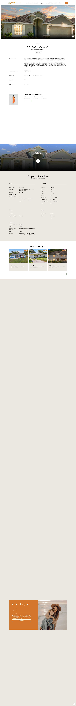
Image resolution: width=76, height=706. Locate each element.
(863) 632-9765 (35, 98)
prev (4, 37)
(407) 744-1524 (58, 3)
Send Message (21, 620)
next (7, 37)
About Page (28, 3)
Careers (47, 3)
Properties (42, 3)
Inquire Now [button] (38, 52)
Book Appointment (35, 3)
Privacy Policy (20, 618)
